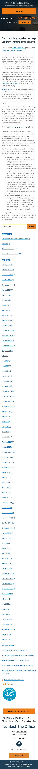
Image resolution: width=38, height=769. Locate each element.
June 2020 (5, 604)
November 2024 (7, 336)
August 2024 (6, 351)
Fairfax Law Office (19, 739)
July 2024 (5, 356)
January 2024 (6, 386)
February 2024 (7, 381)
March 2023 (6, 437)
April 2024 (5, 371)
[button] (19, 11)
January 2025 (6, 325)
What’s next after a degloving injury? (14, 650)
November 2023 (7, 396)
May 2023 (5, 427)
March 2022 (6, 498)
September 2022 (7, 467)
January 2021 (6, 569)
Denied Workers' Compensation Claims (15, 239)
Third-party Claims (8, 249)
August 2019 (6, 634)
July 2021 (5, 538)
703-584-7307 (27, 18)
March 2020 (6, 619)
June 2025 (5, 300)
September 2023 (7, 406)
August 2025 (6, 290)
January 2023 (6, 447)
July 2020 (5, 599)
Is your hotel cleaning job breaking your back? (17, 665)
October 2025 (7, 280)
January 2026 (6, 265)
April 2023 (5, 432)
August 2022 (6, 472)
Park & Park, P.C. (18, 47)
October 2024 (7, 341)
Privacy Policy (23, 764)
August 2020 (6, 594)
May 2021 (5, 548)
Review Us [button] (19, 755)
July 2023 (5, 417)
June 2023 (5, 422)
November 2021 (7, 518)
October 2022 (7, 462)
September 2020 (7, 589)
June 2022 (5, 482)
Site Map (15, 764)
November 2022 (7, 457)
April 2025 (5, 310)
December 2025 (7, 270)
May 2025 (5, 305)
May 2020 (5, 609)
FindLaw (27, 766)
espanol (25, 22)
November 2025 (7, 275)
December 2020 (7, 574)
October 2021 (7, 523)
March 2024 (6, 376)
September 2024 (7, 346)
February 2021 (7, 563)
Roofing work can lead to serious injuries (15, 660)
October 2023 (7, 401)
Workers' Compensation (12, 50)
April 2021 (5, 553)
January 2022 (6, 508)
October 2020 (7, 584)
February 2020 (7, 624)
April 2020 (5, 614)
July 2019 (5, 639)
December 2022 (7, 452)
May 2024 (5, 366)
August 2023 (6, 412)
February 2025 (7, 320)
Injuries (4, 244)
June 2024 (5, 361)
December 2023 (7, 391)
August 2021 (6, 533)
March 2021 (6, 558)
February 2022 (7, 503)
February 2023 (7, 442)
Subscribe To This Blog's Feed (14, 680)
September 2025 (7, 285)
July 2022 (5, 477)
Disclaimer (8, 764)
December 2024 (7, 330)
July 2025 (5, 295)
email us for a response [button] (20, 711)
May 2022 (5, 487)
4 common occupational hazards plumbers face (18, 655)
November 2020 (7, 579)
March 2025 (6, 315)
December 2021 (7, 513)
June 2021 (5, 543)
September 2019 (7, 629)
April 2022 (5, 493)
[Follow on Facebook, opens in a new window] (19, 744)
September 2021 (7, 528)
